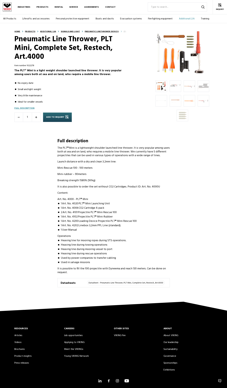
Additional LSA (187, 19)
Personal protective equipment (72, 19)
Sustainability (171, 349)
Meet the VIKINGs (73, 349)
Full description (24, 108)
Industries (24, 7)
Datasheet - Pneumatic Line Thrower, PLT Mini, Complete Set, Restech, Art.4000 (126, 283)
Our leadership (171, 342)
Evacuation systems (131, 19)
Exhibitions (169, 370)
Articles (18, 335)
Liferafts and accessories (36, 19)
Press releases (21, 363)
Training (205, 19)
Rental (59, 7)
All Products (9, 19)
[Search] (203, 7)
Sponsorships (170, 363)
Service (73, 7)
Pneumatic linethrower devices (102, 31)
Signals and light (70, 31)
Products (42, 7)
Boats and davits (105, 19)
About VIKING (171, 335)
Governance (170, 356)
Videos (18, 342)
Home (17, 31)
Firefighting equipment (160, 19)
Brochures (19, 349)
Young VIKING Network (76, 356)
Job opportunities (73, 335)
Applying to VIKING (74, 342)
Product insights (23, 356)
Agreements (91, 7)
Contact (110, 7)
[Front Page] (7, 7)
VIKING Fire (120, 335)
